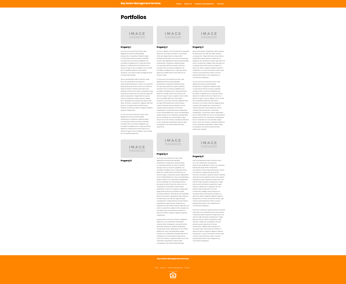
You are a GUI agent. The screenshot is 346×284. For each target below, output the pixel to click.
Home (178, 4)
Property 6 (126, 160)
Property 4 (162, 153)
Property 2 (162, 47)
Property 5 (198, 156)
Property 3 (198, 47)
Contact (220, 4)
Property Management (204, 4)
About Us (188, 4)
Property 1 (126, 47)
